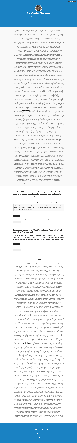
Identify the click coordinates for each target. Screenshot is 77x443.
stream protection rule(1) (59, 138)
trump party (25, 219)
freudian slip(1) (30, 151)
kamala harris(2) (52, 110)
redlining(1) (17, 183)
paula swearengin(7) (60, 64)
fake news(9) (23, 57)
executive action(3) (18, 100)
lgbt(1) (54, 156)
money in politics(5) (55, 76)
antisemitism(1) (26, 126)
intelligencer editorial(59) (44, 34)
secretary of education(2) (29, 120)
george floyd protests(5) (39, 76)
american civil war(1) (42, 162)
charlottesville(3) (40, 98)
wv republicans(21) (44, 42)
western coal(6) (27, 67)
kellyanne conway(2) (46, 118)
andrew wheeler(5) (32, 75)
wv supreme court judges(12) (56, 50)
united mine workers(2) (19, 116)
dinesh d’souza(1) (21, 179)
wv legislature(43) (26, 35)
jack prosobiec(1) (44, 138)
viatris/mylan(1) (26, 171)
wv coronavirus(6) (25, 72)
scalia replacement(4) (48, 80)
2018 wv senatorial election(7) (26, 66)
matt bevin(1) (17, 163)
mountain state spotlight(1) (45, 167)
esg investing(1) (23, 183)
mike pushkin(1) (51, 123)
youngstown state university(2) (58, 115)
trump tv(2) (32, 110)
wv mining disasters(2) (54, 102)
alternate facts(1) (27, 138)
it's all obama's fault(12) (46, 51)
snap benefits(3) (55, 91)
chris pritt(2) (46, 122)
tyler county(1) (51, 138)
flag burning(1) (56, 130)
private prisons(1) (58, 128)
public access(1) (44, 156)
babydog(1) (45, 123)
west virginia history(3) (39, 94)
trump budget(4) (29, 87)
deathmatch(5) (53, 75)
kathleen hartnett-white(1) (46, 146)
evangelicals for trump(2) (47, 115)
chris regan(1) (49, 132)
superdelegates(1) (47, 131)
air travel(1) (62, 159)
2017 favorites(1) (24, 148)
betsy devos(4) (20, 90)
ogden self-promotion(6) (40, 70)
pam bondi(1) (16, 130)
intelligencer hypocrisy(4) (57, 86)
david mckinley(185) (42, 30)
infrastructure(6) (27, 71)
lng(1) (17, 131)
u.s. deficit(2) (18, 119)
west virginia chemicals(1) (27, 173)
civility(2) (24, 119)
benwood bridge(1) (31, 154)
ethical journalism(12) (28, 51)
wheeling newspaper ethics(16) (31, 45)
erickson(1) (35, 162)
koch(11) (27, 53)
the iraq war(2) (45, 107)
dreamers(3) (61, 98)
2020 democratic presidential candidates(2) (44, 114)
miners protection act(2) (37, 123)
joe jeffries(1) (18, 172)
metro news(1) (27, 177)
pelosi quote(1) (16, 139)
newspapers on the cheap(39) (57, 35)
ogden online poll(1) (26, 156)
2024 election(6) (50, 67)
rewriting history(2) (49, 119)
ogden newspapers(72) (58, 33)
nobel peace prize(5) (18, 75)
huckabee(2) (28, 106)
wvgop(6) (33, 70)
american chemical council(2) (56, 118)
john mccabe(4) (34, 84)
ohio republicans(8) (39, 62)
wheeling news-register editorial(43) (37, 35)
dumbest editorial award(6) (50, 68)
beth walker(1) (50, 130)
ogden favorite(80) (18, 33)
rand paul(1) (19, 167)
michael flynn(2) (44, 104)
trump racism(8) (30, 58)
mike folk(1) (54, 154)
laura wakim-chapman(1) (48, 179)
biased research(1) (54, 131)
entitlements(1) (49, 172)
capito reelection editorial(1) (32, 159)
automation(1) (56, 179)
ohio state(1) (61, 151)
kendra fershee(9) (52, 55)
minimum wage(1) (48, 160)
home (62, 183)
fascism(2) (23, 106)
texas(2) (38, 104)
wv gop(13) (30, 49)
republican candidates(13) (55, 47)
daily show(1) (40, 175)
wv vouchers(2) (34, 104)
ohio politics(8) (52, 62)
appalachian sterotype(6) (19, 67)
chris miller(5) (39, 75)
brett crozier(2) (17, 114)
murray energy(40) (47, 35)
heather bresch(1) (36, 134)
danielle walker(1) (54, 175)
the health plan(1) (54, 150)
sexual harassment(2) (50, 116)
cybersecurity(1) (27, 150)
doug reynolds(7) (46, 64)
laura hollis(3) (60, 94)
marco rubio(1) (36, 167)
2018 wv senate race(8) (47, 58)
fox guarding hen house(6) (58, 67)
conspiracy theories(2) (34, 116)
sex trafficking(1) (52, 159)
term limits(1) (58, 162)
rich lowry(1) (30, 128)
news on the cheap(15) (36, 46)
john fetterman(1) (38, 176)
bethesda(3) (29, 95)
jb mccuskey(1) (40, 126)
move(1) (58, 140)
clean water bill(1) (52, 151)
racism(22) (24, 42)
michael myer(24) (21, 41)
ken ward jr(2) (21, 112)
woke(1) (58, 183)
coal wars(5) (33, 80)
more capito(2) (52, 106)
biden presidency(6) (41, 68)
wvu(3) (28, 98)
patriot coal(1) (50, 156)
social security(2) (22, 107)
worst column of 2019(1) (18, 159)
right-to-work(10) (20, 54)
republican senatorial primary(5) (51, 78)
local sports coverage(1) (19, 142)
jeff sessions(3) (46, 94)
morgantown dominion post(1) (22, 128)
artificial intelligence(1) (42, 130)
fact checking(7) (39, 64)
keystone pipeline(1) (59, 166)
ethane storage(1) (39, 143)
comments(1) (60, 150)
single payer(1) (53, 143)
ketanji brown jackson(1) (48, 173)
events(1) (41, 142)
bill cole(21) (29, 42)
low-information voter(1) (35, 156)
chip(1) (39, 146)
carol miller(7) (45, 66)
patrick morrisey (20, 219)
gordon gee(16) (40, 45)
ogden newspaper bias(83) (58, 31)
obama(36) (41, 37)
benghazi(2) (16, 112)
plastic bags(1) (24, 154)
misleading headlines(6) (21, 68)
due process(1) (20, 132)
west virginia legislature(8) (53, 59)
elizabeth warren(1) (27, 158)
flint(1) (28, 135)
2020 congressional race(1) (19, 164)
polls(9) (47, 57)
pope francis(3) (58, 95)
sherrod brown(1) (18, 156)
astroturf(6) (61, 71)
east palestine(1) (54, 181)
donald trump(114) (59, 30)
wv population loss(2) (60, 111)
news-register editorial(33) (55, 37)
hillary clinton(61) (35, 34)
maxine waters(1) (19, 175)
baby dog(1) (49, 183)
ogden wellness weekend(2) (36, 107)
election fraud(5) (61, 79)
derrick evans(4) (27, 90)
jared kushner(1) (28, 140)
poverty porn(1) (43, 136)
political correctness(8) (56, 61)
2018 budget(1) (44, 147)
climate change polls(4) (47, 86)
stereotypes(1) (60, 173)
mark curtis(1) (47, 150)
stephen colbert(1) (49, 164)
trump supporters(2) (26, 110)
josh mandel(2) (59, 120)
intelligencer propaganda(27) (35, 39)
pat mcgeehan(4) (51, 87)
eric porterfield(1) (47, 155)
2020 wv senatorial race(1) (27, 167)
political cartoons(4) (26, 83)
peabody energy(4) (47, 90)
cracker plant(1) (34, 166)
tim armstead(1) (28, 152)
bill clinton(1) (51, 134)
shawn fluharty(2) (52, 111)
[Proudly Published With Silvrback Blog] (38, 438)
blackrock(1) (39, 127)
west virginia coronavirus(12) (57, 49)
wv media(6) (59, 66)
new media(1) (53, 147)
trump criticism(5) (22, 76)
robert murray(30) (21, 38)
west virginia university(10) (55, 54)
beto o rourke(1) (60, 156)
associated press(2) (57, 119)
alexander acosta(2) (59, 110)
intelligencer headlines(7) (37, 66)
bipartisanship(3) (60, 99)
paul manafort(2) (18, 110)
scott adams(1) (35, 183)
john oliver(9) (52, 57)
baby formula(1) (45, 176)
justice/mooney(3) (38, 99)
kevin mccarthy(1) (47, 124)
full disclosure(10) (39, 55)
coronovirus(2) (16, 103)
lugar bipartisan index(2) (18, 108)
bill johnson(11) (33, 53)
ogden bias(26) (44, 39)
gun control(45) (60, 34)
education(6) (48, 70)
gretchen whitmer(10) (58, 53)
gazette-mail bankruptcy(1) (52, 148)
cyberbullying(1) (50, 136)
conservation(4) (41, 90)
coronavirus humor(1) (26, 166)
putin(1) (55, 173)
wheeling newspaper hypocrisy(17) (53, 43)
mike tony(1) (21, 130)
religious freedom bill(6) (18, 71)
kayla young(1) (20, 127)
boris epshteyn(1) (35, 142)
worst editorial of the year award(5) (54, 74)
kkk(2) (43, 108)
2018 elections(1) (34, 150)
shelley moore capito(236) (25, 30)
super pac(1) (43, 135)
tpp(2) (28, 114)
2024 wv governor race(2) (30, 115)
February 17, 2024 (33, 209)
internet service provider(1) (40, 139)
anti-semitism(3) (41, 95)
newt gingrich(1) (35, 158)
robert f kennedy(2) (59, 106)
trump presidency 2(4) (58, 82)
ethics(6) (34, 68)
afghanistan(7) (52, 64)
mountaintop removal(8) (24, 59)
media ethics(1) (60, 154)
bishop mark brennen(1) (44, 180)
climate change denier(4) (57, 80)
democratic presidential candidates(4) (49, 88)
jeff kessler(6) (46, 72)
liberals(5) (43, 78)
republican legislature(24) (30, 41)
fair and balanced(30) (30, 38)
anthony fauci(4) (36, 87)
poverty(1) (59, 126)
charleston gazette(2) (42, 112)
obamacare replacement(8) (42, 59)
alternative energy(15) (27, 46)
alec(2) (17, 107)
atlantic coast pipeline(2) (40, 119)
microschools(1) (47, 181)
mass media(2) (19, 111)
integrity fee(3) (60, 92)
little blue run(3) (25, 91)
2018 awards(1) (49, 154)
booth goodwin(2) (18, 104)
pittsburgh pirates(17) (38, 43)
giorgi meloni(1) (35, 179)
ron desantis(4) (51, 82)
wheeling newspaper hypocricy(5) (20, 79)
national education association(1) (51, 152)
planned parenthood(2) (37, 118)
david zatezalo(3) (33, 98)
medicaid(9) (18, 57)
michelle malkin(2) (59, 114)
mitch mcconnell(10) (28, 54)
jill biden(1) (33, 168)
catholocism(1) (46, 144)
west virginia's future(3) (30, 96)
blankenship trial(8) (59, 62)
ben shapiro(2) (48, 103)
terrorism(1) (33, 138)
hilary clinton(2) (35, 122)
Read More (16, 216)
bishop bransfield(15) (51, 46)
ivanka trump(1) (29, 162)
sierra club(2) (45, 120)
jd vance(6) (29, 70)
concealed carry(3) (47, 91)
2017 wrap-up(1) (17, 148)
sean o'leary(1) (46, 171)
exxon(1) (21, 138)
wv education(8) (58, 57)
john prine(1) (53, 162)
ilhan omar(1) (20, 158)
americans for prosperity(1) (24, 155)
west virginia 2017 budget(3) (28, 100)
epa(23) (46, 41)
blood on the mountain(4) (59, 84)
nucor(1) (41, 181)
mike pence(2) (17, 106)
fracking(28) (57, 38)
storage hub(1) (41, 159)
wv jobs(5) (45, 74)
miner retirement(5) (30, 76)
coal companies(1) (60, 155)
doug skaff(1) (26, 181)
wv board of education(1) (59, 139)
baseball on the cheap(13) (44, 47)
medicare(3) (37, 100)
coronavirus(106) (26, 31)
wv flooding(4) (17, 88)
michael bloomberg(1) (40, 164)
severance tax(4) (34, 90)
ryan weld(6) (43, 67)
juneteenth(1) (51, 176)
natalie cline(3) (41, 92)
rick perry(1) (44, 148)
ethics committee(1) (57, 136)
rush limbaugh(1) (46, 143)
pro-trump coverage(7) (26, 63)
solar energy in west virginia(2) (28, 111)
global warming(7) (39, 63)
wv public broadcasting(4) (48, 84)
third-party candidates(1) (35, 135)
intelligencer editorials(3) (20, 96)
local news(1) (53, 155)
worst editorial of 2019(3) (47, 99)
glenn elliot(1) (60, 181)
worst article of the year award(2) (58, 103)
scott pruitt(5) (18, 80)
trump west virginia (39, 219)
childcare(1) (57, 127)
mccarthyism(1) (41, 150)
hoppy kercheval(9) (59, 55)
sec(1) (49, 147)
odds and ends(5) (37, 78)
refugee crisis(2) (46, 102)
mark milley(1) (54, 124)
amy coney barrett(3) (30, 94)
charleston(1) (27, 164)
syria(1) (24, 162)
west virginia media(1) (18, 171)
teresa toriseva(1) (53, 126)
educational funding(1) (19, 181)
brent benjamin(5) (40, 80)
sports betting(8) (33, 59)
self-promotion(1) (28, 134)
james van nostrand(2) (34, 112)
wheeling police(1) (17, 160)
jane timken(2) (21, 122)
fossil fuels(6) (40, 72)
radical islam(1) (35, 132)
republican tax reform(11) (20, 53)
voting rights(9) (42, 57)
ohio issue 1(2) (23, 114)
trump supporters (71, 1)
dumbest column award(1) (21, 136)
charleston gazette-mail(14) (23, 47)
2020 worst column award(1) (58, 164)
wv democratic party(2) (40, 103)
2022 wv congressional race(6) (36, 71)
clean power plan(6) (33, 72)
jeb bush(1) (47, 166)
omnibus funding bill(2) (29, 102)
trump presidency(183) (51, 30)
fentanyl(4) (21, 82)
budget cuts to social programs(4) (22, 86)
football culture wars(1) (20, 144)
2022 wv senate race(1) (57, 172)
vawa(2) (15, 115)
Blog (31, 16)
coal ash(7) (34, 63)
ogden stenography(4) (43, 87)
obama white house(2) (20, 118)
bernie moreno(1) (28, 130)
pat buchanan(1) (19, 135)
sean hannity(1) (28, 179)
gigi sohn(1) (32, 176)
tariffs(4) (16, 82)
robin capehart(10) (36, 54)
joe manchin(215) (34, 30)
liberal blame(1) (21, 140)
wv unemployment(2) (59, 116)
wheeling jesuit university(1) (23, 143)
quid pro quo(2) (54, 104)
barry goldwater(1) (42, 158)
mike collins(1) (51, 127)
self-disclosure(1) (58, 134)
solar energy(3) (47, 98)
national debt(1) (31, 147)
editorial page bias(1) (58, 123)
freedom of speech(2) (38, 120)
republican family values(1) (27, 172)
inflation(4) (41, 83)
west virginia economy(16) (20, 45)
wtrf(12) (34, 51)
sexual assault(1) (17, 151)
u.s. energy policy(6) (55, 70)
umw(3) (61, 90)
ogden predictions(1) (26, 168)
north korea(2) (27, 116)
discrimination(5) (29, 74)
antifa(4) (25, 82)
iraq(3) (16, 92)
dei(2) (49, 104)
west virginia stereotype (36, 247)
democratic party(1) (39, 131)
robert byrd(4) (40, 84)
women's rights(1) (57, 177)
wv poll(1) (16, 124)
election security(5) (46, 75)
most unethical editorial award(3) (51, 100)
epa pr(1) (22, 152)
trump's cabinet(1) (56, 132)
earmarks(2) (28, 107)
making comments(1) (18, 168)
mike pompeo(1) (26, 175)
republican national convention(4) (26, 88)
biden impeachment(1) (38, 124)
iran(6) (51, 72)
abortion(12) (21, 51)
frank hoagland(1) (34, 177)
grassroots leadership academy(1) (36, 155)
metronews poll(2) (28, 118)
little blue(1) (52, 166)
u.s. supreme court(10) (45, 54)
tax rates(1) (26, 132)
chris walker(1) (46, 126)
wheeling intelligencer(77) (48, 33)
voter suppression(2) (20, 120)
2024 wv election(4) (34, 83)
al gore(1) (24, 135)
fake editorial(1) (37, 147)
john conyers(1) (32, 144)
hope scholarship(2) (26, 104)
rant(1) (25, 159)
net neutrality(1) (61, 148)
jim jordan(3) (53, 96)
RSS (46, 16)
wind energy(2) (32, 114)
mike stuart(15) (19, 46)
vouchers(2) (60, 107)
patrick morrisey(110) (18, 31)
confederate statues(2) (53, 107)
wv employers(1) (41, 152)
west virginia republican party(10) (29, 55)
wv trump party (46, 219)
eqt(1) (53, 160)
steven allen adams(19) (59, 42)
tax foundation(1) (36, 172)
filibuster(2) (61, 102)
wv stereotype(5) (60, 75)
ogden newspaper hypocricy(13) (21, 49)
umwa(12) (39, 51)
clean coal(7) (16, 64)
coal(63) (29, 34)
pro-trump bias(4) (58, 87)
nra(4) (16, 90)
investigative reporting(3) (50, 95)
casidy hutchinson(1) (20, 177)
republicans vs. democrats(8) (46, 61)
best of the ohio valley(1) (34, 180)
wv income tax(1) (46, 168)
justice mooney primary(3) (29, 99)
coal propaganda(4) (37, 88)
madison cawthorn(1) (34, 171)
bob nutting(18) (20, 43)
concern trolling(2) (59, 112)
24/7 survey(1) (33, 164)
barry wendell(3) (17, 98)
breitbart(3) (60, 100)
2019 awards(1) (34, 163)
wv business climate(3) (45, 96)
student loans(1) (19, 126)
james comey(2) (28, 122)
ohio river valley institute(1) (22, 170)
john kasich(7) (32, 64)
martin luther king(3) (40, 91)
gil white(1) (60, 144)
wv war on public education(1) (55, 180)
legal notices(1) (55, 163)
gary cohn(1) (45, 140)
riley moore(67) (24, 34)
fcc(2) (15, 111)
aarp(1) (30, 132)
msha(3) (57, 96)
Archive (37, 16)
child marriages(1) (42, 183)
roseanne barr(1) (23, 151)
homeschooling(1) (46, 175)
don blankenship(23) (17, 42)
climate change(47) (53, 34)
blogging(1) (20, 176)
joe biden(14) (58, 46)
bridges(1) (62, 130)
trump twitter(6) (56, 71)
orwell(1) (60, 163)
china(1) (52, 167)
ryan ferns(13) (41, 49)
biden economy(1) (33, 175)
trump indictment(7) (52, 66)
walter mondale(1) (37, 128)
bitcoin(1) (27, 144)
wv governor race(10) (18, 55)
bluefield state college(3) (19, 99)
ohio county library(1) (45, 170)
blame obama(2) (45, 111)
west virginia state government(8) (21, 62)
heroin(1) (46, 159)
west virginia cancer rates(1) (38, 173)
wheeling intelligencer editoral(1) (48, 128)
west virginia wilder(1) (38, 151)
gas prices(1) (40, 179)
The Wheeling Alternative (40, 434)
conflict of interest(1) (20, 134)
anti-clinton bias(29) (44, 38)
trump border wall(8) (38, 58)
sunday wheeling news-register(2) (34, 108)
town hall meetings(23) (40, 41)
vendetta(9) (46, 55)
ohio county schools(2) (24, 103)
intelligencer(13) (36, 47)
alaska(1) (57, 158)
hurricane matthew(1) (44, 134)
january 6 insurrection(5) (38, 74)
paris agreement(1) (52, 140)
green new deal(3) (18, 91)
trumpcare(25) (57, 39)
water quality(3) (35, 95)
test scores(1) (17, 152)
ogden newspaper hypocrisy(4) (33, 82)
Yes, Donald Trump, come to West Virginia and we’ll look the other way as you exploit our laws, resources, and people (38, 193)
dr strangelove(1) (17, 166)
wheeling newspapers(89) (48, 31)
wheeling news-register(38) (22, 37)
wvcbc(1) (40, 171)
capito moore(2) (42, 116)
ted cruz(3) (42, 100)
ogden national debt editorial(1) (21, 147)
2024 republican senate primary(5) (26, 78)
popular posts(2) (32, 103)
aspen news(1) (51, 177)
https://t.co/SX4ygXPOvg (54, 207)
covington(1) (16, 155)
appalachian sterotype (21, 247)
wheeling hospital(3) (54, 98)
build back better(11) (55, 51)
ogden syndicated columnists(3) (24, 92)
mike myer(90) (39, 31)
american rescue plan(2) (30, 119)
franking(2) (41, 122)
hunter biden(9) (30, 57)
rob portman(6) (29, 68)
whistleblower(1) (27, 163)
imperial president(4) (17, 83)
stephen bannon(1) (49, 135)
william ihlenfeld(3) (34, 92)
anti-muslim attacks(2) (51, 112)
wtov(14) (30, 47)
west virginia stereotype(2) (19, 102)
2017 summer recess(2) (49, 108)
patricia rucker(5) (47, 76)
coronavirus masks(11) (49, 53)
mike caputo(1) (27, 127)
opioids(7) (18, 66)
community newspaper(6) (35, 67)
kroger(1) (60, 175)
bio (42, 16)
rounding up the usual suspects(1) (33, 136)
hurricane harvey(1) (28, 142)
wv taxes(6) (58, 68)
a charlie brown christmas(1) (49, 142)
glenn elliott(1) (45, 127)
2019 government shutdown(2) (42, 106)
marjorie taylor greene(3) (21, 95)
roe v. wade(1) (57, 176)
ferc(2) (54, 114)
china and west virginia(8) (21, 58)
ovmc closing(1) (19, 162)
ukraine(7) (46, 63)
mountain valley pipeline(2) (20, 123)
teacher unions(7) (58, 63)
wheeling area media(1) (26, 160)
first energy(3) (16, 94)
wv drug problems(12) (46, 50)
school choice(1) (61, 124)
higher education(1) (41, 166)
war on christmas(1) (35, 160)
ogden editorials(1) (54, 168)
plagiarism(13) (35, 49)
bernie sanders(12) (31, 50)
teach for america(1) (59, 142)
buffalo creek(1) (34, 146)
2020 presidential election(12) (21, 50)
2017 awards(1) (31, 148)
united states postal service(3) (50, 92)
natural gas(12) (38, 50)
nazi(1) (40, 132)
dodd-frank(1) (29, 183)
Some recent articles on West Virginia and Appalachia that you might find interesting (37, 231)
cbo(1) (57, 151)
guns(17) (44, 43)
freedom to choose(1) (59, 171)
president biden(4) (60, 88)
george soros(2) (38, 111)
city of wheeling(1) (30, 139)
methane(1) (42, 160)
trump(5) (47, 79)
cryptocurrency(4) (47, 83)
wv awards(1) (25, 124)
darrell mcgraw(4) (55, 90)
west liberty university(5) (26, 80)
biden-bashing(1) (39, 168)
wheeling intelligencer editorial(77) (36, 33)
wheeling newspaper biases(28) (23, 39)
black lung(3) (22, 94)
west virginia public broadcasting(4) (35, 86)
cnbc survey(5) (25, 75)
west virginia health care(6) (58, 72)
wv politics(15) (44, 46)
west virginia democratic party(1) (23, 180)
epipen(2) (27, 112)
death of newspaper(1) (19, 150)
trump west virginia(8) (35, 61)
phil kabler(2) (59, 104)
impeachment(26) (51, 39)
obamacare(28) (51, 38)
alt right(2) (26, 108)
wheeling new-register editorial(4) (57, 83)
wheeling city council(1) (47, 163)
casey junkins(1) (32, 143)
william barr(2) (38, 115)
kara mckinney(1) (33, 126)
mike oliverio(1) (26, 176)
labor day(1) (31, 124)
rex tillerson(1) (16, 138)
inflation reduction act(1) (34, 181)
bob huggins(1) (33, 127)
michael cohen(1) (17, 154)
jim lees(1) (33, 140)
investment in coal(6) (22, 70)
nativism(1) (40, 163)
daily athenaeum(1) (18, 173)
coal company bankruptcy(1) (29, 131)
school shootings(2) (38, 102)
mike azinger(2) (29, 123)
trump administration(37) (33, 37)
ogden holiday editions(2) (59, 108)
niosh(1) (48, 162)
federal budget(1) (37, 148)
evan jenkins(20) (52, 42)
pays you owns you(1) (36, 170)
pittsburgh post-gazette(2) (54, 122)
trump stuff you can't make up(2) (41, 110)
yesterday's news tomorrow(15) (50, 45)
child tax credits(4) (22, 84)
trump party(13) (48, 49)
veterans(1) (60, 152)
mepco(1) (58, 143)
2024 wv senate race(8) (56, 58)
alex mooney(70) (17, 34)
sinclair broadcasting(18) (28, 43)
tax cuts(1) (30, 170)
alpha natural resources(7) (24, 64)
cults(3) (54, 99)
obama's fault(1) (39, 140)
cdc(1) (22, 163)
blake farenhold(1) (39, 144)
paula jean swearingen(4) (20, 87)
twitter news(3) (32, 91)
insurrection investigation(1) (55, 170)
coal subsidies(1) (59, 147)
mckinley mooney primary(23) (54, 41)
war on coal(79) (26, 33)
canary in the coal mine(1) (40, 154)
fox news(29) (36, 38)
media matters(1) (21, 146)
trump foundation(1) (57, 135)
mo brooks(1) (51, 171)
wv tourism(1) (42, 172)
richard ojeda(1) (35, 152)
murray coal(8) (18, 63)
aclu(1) (60, 131)
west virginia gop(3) (54, 94)
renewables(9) (36, 57)
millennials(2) (33, 106)
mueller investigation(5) (20, 74)
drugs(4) (28, 84)
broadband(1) (45, 151)
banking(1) (44, 132)
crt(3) (61, 96)
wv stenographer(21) (36, 42)
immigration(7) (51, 63)
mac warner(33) (47, 37)
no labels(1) (20, 124)
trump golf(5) (29, 79)
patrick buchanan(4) (43, 82)
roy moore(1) (28, 146)
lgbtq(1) (57, 159)
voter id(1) (38, 138)
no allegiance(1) (57, 167)
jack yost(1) (21, 131)
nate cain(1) (54, 183)
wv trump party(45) (18, 35)
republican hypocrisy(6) (47, 71)
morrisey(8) (46, 62)
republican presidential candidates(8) (24, 61)
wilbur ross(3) (38, 96)
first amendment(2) (21, 115)
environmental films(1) (51, 158)
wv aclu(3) (61, 91)
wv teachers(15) (60, 45)
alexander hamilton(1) (59, 160)
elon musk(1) (34, 130)
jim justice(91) (33, 31)
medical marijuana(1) (50, 139)
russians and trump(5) (41, 79)
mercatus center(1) (55, 146)
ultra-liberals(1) (23, 139)
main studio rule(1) (53, 144)
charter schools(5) (53, 79)
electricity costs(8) (31, 62)
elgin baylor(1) (61, 168)
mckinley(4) (16, 84)
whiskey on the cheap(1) (43, 177)
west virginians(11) (40, 53)
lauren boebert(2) (52, 120)
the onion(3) (23, 98)
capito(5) (34, 79)
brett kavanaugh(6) (18, 72)
